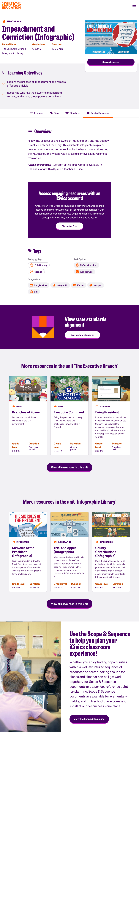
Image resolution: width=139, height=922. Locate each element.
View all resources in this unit (69, 467)
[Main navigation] (134, 5)
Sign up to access (110, 61)
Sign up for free (69, 226)
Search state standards (82, 334)
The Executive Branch (14, 48)
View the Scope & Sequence (89, 719)
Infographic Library (12, 53)
